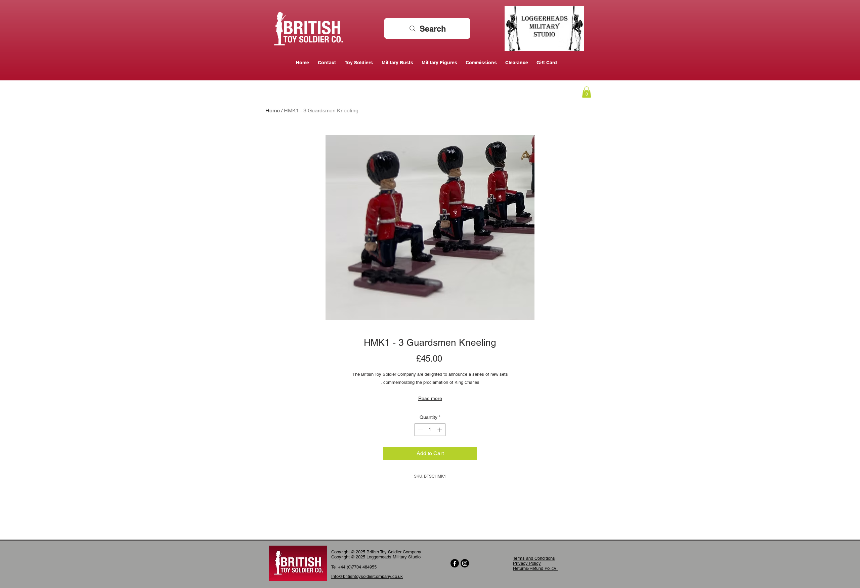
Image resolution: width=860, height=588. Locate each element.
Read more (430, 398)
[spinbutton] (430, 430)
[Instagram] (465, 563)
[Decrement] (420, 430)
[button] (586, 92)
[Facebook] (454, 563)
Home (272, 110)
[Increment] (440, 430)
